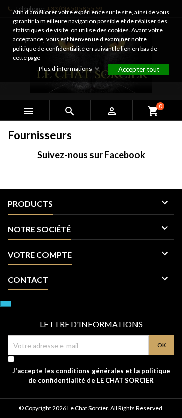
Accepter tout (138, 69)
